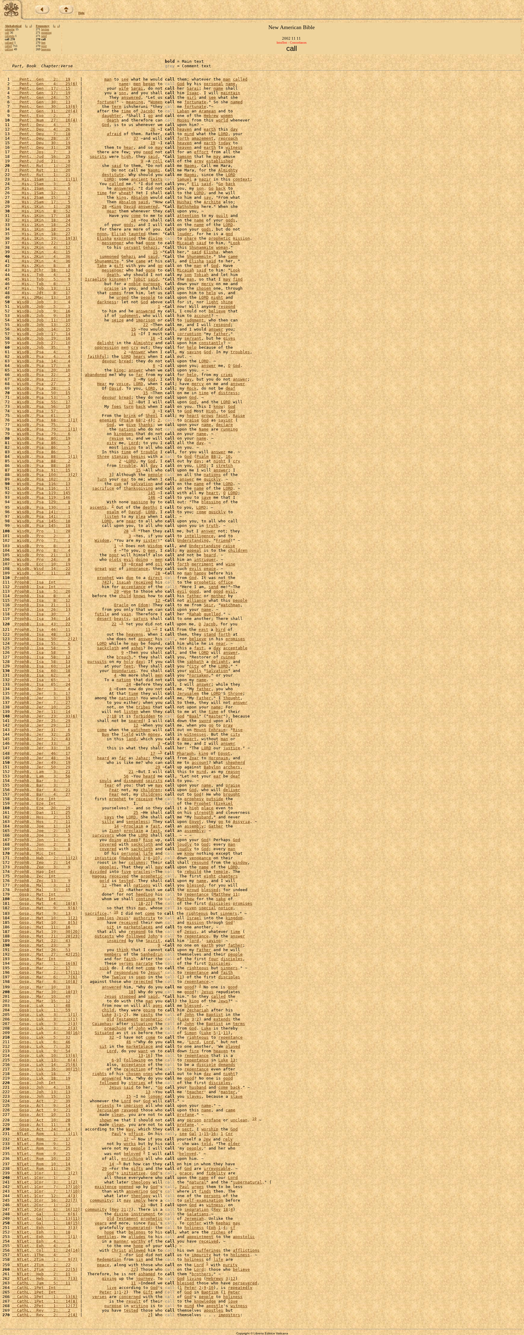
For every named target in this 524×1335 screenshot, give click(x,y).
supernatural (247, 1182)
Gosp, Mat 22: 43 (41, 940)
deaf (230, 388)
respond (226, 306)
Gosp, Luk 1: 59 (41, 1010)
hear (128, 147)
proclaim (133, 830)
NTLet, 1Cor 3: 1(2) (45, 1182)
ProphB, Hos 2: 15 (41, 817)
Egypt (224, 753)
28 (104, 206)
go (150, 115)
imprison (145, 320)
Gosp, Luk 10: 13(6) (45, 1055)
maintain (230, 93)
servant (132, 247)
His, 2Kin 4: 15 (41, 252)
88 (213, 456)
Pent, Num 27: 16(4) (45, 120)
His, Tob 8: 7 (41, 283)
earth (210, 129)
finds (205, 1191)
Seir (208, 605)
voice (122, 383)
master (216, 716)
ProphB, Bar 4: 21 (41, 789)
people (148, 297)
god (229, 233)
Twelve (119, 977)
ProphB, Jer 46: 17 (41, 753)
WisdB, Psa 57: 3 (41, 411)
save (206, 497)
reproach (228, 138)
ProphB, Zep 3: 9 (41, 867)
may (159, 147)
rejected (143, 981)
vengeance (200, 858)
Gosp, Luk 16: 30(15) (46, 1069)
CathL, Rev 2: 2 (41, 1310)
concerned (130, 1296)
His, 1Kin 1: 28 (41, 206)
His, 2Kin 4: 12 (41, 247)
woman (222, 247)
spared (136, 720)
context (241, 179)
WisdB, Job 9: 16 (41, 311)
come (136, 215)
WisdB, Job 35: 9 (41, 347)
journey (144, 1278)
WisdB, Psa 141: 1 (41, 512)
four (213, 959)
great (101, 568)
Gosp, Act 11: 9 (41, 1124)
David (130, 206)
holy (128, 661)
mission (241, 238)
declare (224, 424)
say (207, 197)
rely (228, 1139)
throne (235, 693)
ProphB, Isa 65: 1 (41, 679)
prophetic (219, 238)
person (194, 1120)
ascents (98, 507)
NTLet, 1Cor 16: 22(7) (45, 1200)
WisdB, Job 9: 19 (41, 315)
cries (227, 374)
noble (135, 283)
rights (99, 1073)
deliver (231, 789)
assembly (194, 826)
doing (142, 559)
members (112, 954)
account (202, 315)
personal (213, 84)
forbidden (144, 716)
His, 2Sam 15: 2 (41, 197)
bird (220, 630)
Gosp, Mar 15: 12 (41, 1001)
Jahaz (142, 758)
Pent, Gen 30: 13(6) (45, 106)
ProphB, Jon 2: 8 (41, 844)
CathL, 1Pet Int (41, 1287)
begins (138, 456)
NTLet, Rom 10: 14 (41, 1164)
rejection (135, 1069)
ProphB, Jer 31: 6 (41, 729)
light (212, 302)
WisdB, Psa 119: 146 (41, 497)
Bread (137, 564)
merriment (202, 564)
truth (212, 525)
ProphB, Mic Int (41, 853)
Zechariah (198, 1010)
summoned (109, 256)
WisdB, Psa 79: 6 (41, 433)
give (131, 424)
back (230, 183)
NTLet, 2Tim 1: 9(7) (45, 1259)
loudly (184, 844)
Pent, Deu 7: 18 (41, 134)
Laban (183, 111)
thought (231, 698)
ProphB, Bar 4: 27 (41, 794)
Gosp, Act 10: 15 (41, 1114)
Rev (115, 1209)
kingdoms (123, 433)
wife (124, 88)
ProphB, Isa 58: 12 (41, 657)
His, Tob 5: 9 (41, 279)
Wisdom (102, 540)
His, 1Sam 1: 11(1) (45, 179)
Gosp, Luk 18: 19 (41, 1078)
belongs (137, 1232)
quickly (212, 479)
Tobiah (201, 274)
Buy (105, 734)
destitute (113, 174)
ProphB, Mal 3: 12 (41, 885)
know (218, 406)
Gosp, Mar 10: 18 (41, 987)
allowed (137, 1250)
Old (110, 1019)
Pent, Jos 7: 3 (41, 152)
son (122, 93)
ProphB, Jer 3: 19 (41, 698)
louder (184, 233)
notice (225, 908)
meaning (46, 32)
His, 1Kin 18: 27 (41, 233)
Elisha (104, 238)
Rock (191, 388)
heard (210, 555)
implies (105, 918)
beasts (121, 618)
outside (214, 799)
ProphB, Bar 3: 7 (41, 785)
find (238, 279)
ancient (139, 179)
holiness (194, 1227)
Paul (116, 1133)
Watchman (230, 605)
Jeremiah (194, 1218)
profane (185, 1114)
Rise (238, 729)
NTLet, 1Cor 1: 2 (41, 1177)
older (234, 1143)
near (131, 521)
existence (105, 1186)
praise (111, 288)
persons (212, 1196)
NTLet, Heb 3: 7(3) (45, 1278)
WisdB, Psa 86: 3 (41, 443)
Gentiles (106, 1236)
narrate (144, 963)
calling (9, 49)
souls (105, 780)
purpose (151, 283)
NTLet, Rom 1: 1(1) (45, 1133)
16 (152, 338)
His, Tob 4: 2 (41, 274)
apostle (214, 1305)
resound (200, 862)
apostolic (244, 1236)
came (233, 256)
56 (126, 776)
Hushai (184, 202)
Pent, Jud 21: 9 (41, 161)
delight (105, 343)
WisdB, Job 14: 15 (41, 329)
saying (213, 940)
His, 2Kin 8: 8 (41, 265)
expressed (125, 238)
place (207, 808)
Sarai (137, 88)
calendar (10, 29)
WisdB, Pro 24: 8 (41, 559)
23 (143, 1205)
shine (227, 302)
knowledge (205, 1301)
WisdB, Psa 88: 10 (41, 465)
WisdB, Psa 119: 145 (41, 493)
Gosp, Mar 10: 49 (41, 996)
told (206, 1143)
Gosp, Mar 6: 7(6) (45, 977)
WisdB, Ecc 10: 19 (41, 564)
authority (144, 918)
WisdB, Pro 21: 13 (41, 555)
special (207, 908)
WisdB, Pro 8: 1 (41, 546)
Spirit (153, 940)
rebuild (192, 871)
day (234, 129)
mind (189, 134)
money (154, 734)
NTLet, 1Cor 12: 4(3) (45, 1196)
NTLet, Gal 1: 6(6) (45, 1214)
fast (199, 648)
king (121, 197)
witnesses (195, 734)
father (220, 333)
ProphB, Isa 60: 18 (41, 670)
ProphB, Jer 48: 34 (41, 758)
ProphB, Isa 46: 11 (41, 630)
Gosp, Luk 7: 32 (41, 1046)
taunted (137, 233)
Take (102, 265)
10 (228, 456)
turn (128, 406)
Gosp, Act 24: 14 (41, 1129)
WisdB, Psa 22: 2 (41, 374)
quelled (212, 614)
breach (123, 657)
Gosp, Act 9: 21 (41, 1110)
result (133, 1301)
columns (137, 862)
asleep (131, 839)
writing (139, 1305)
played (233, 1046)
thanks (145, 424)
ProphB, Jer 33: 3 (41, 743)
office (225, 582)
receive (144, 799)
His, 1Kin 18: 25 (41, 229)
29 (157, 767)
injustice (105, 858)
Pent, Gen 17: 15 (41, 88)
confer (194, 1223)
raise (229, 546)
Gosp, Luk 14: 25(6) (45, 1064)
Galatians (198, 1214)
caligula (9, 36)
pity (111, 443)
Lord (133, 443)
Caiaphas (102, 1023)
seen (141, 977)
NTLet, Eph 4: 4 (41, 1245)
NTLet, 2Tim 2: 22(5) (45, 1269)
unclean (238, 1120)
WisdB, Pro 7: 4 (41, 540)
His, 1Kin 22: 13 (41, 243)
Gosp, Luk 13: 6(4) (45, 1060)
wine (230, 564)
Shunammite (201, 247)
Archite (212, 202)
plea (141, 516)
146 (151, 497)
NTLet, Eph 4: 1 (41, 1241)
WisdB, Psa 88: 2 (41, 461)
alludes (137, 1236)
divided (98, 871)
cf (232, 1227)
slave (236, 1096)
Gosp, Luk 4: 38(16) (46, 1032)
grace (186, 1173)
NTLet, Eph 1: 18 (41, 1232)
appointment (200, 1236)
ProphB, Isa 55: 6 (41, 643)
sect (187, 1129)
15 (155, 252)
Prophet (202, 803)
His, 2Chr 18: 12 (41, 270)
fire (194, 1051)
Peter (190, 1287)
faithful (97, 356)
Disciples (219, 963)
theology (140, 1182)
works (130, 1143)
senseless (137, 821)
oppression (107, 347)
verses (126, 963)
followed (136, 936)
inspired (116, 940)
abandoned (96, 374)
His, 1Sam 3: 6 (41, 188)
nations (127, 429)
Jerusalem (188, 693)
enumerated (138, 1227)
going (149, 1010)
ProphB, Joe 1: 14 (41, 826)
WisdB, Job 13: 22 (41, 324)
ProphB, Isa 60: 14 (41, 666)
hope (109, 1232)
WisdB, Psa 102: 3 (41, 479)
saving (194, 352)
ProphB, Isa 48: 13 (41, 634)
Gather (216, 826)
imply (139, 1200)
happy (200, 573)
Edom (143, 605)
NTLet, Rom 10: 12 (41, 1158)
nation (123, 679)
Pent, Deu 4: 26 (41, 129)
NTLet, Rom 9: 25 (41, 1148)
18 (114, 716)
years (101, 1223)
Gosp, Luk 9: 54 (41, 1051)
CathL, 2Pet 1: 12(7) (45, 1305)
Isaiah (123, 582)
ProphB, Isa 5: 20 (41, 591)
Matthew (221, 894)
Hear (111, 211)
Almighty (228, 170)
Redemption (109, 1259)
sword (205, 720)
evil (128, 559)
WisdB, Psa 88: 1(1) (45, 456)
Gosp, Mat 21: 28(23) (46, 936)
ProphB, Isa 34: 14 (41, 618)
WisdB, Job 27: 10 (41, 343)
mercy (207, 283)
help (211, 293)
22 (145, 324)
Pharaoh (185, 753)
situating (142, 1023)
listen (111, 516)
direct (155, 577)
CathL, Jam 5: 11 (41, 1283)
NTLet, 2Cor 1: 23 (41, 1205)
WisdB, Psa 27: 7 (41, 383)
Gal (192, 1133)
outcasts (104, 936)
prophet (105, 577)
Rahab (195, 614)
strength (203, 812)
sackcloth (108, 648)
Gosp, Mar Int (41, 959)
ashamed (146, 1274)
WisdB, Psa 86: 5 (41, 447)
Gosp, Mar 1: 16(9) (45, 963)
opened (126, 1186)
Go (220, 183)
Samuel (184, 179)
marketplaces (138, 927)
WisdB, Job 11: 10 (41, 320)
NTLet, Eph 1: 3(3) (45, 1227)
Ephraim (217, 729)
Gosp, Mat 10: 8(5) (45, 922)
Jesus (122, 918)
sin (139, 1259)
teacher (195, 1092)
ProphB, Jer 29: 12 (41, 725)
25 (135, 812)
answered (131, 97)
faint (222, 415)
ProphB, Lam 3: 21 (41, 771)
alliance (196, 600)
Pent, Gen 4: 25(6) (45, 84)
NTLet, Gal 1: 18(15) (46, 1223)
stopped (127, 996)
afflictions (246, 1250)
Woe (127, 591)
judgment (128, 315)
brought (231, 794)
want (143, 1051)
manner (121, 1241)
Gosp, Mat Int (41, 894)
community (101, 1200)
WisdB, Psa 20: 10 (41, 370)
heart (193, 415)
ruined (228, 657)
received (143, 582)
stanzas (120, 456)
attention (188, 215)
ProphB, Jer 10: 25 (41, 707)
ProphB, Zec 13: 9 (41, 880)
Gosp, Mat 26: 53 (41, 949)
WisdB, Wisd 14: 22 (41, 568)
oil (159, 564)
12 (157, 600)
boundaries (124, 670)
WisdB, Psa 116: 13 (41, 483)
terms (239, 1023)
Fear (114, 789)
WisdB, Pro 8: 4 (41, 550)
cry (134, 347)
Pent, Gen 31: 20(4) (45, 111)
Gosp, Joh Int (41, 1082)
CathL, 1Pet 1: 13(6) (45, 1296)
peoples (107, 867)
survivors (103, 835)
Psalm (127, 420)
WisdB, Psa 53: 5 (41, 397)
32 (111, 1037)
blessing (211, 502)
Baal (194, 716)
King (116, 206)
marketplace (139, 1046)
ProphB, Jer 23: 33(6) (45, 716)
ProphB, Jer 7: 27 (41, 702)
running (229, 429)
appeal (194, 550)
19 (152, 143)
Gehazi (150, 247)
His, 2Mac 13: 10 (41, 297)
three (103, 456)
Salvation (217, 670)
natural (197, 1182)
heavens (46, 49)
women (227, 115)
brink (130, 415)
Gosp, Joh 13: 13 (41, 1092)
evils (195, 568)
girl (191, 97)
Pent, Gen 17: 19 (41, 93)
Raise (239, 415)
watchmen (140, 729)
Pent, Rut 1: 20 (41, 165)
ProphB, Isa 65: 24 (41, 684)
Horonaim (218, 758)
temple (220, 871)
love (233, 1301)
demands (226, 1064)
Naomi (190, 165)
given (190, 908)
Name (204, 429)
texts (156, 179)
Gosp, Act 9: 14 (41, 1105)
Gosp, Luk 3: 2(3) (45, 1023)
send (44, 36)
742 (105, 582)
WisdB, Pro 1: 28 (41, 531)
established (219, 161)
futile (102, 614)
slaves (194, 1096)
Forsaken (199, 675)
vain (126, 614)
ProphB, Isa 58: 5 (41, 648)
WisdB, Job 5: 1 (41, 306)
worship (209, 1129)
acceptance (133, 586)
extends (221, 1019)
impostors (229, 1315)
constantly (211, 343)
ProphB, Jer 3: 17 (41, 693)
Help (81, 13)
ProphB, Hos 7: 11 (41, 821)
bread (125, 361)
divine (155, 238)
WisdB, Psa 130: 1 (41, 507)
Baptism (209, 1292)
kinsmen (117, 279)
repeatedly (240, 1287)
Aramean (207, 111)
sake (221, 899)
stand (210, 634)
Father (203, 698)
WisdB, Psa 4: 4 (41, 356)
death (113, 120)
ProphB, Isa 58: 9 (41, 652)
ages (158, 1005)
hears (139, 356)
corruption (189, 333)
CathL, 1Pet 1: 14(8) (45, 1301)
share (190, 238)
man (108, 79)
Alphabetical (13, 26)
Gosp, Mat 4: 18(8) (45, 903)
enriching (132, 1158)
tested (126, 880)
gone (150, 243)
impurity (201, 1255)
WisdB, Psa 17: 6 (41, 365)
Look (235, 243)
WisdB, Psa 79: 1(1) (45, 429)
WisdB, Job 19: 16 (41, 338)
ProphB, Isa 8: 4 (41, 596)
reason (233, 771)
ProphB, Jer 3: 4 (41, 689)
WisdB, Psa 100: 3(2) (45, 474)
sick (104, 968)
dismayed (133, 780)
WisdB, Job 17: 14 (41, 333)
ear (125, 479)
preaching (115, 1028)
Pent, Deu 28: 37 (41, 138)
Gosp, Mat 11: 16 (41, 927)
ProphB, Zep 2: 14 (41, 862)
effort (201, 152)
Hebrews (214, 1278)
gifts (137, 1168)
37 (135, 138)
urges (198, 1186)
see (125, 79)
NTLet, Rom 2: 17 (41, 1139)
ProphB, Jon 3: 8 (41, 849)
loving (128, 447)
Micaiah (185, 243)
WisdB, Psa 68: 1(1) (45, 420)
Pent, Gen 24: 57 (41, 97)
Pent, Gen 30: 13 (41, 102)
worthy (138, 1241)
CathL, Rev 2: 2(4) (45, 1315)
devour (109, 361)
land (131, 739)
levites (45, 29)
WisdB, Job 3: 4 (41, 302)
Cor (229, 1133)
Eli (195, 183)
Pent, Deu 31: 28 (41, 147)
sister (150, 540)
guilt (222, 215)
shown (105, 1120)
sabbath (195, 661)
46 (128, 1042)
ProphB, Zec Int (41, 876)
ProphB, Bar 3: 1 (41, 780)
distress (228, 393)
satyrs (140, 618)
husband (202, 817)
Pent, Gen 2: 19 (41, 79)
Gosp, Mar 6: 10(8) (45, 981)
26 (152, 129)
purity (230, 1265)
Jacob (147, 111)
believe (217, 311)
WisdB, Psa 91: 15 (41, 470)
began (149, 84)
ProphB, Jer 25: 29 (41, 720)
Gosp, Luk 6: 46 (41, 1042)
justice (231, 748)
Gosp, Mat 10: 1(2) (45, 918)
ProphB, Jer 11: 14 (41, 711)
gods (230, 220)
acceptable (235, 648)
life (148, 853)
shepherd (235, 762)
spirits (98, 156)
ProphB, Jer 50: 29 (41, 767)
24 (133, 220)
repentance (196, 894)
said (153, 156)
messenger (113, 243)
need (148, 152)
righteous (197, 913)
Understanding (193, 540)
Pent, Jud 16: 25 (41, 156)
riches (218, 1232)
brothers (201, 1274)
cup (117, 483)
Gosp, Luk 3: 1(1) (45, 1014)
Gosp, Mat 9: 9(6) (45, 908)
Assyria (241, 821)
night (217, 297)
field (127, 734)
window (240, 862)
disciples (219, 903)
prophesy (194, 799)
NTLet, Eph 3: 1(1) (45, 1236)
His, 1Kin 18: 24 (41, 220)
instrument (143, 1214)
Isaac (193, 93)
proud (193, 889)
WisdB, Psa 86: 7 (41, 452)
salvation (142, 483)
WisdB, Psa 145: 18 (41, 521)
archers (231, 767)
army (199, 161)
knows (139, 596)
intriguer (205, 559)
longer (155, 1096)
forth (183, 138)
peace (210, 568)
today (224, 143)
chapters (228, 876)
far (139, 374)
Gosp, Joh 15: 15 (41, 1096)
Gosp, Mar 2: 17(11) (46, 972)
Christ (119, 1250)
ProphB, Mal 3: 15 (41, 889)
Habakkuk (131, 858)
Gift (148, 1292)
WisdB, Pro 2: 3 (41, 536)
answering (137, 1191)
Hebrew (211, 115)
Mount (200, 729)
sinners (228, 913)
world (222, 120)
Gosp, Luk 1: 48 (41, 1005)
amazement (202, 138)
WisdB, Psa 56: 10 (41, 406)
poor (44, 46)
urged (122, 297)
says (109, 817)
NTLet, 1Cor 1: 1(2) (45, 1173)
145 (151, 493)
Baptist (214, 1014)
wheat (125, 193)
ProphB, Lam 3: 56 (41, 776)
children (237, 550)
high (126, 156)
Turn (102, 479)
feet (43, 42)
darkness (106, 302)
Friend (223, 540)
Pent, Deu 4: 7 (41, 124)
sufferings (208, 1250)
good (194, 591)
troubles (240, 352)
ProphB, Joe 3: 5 (41, 835)
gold (104, 880)
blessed (195, 885)
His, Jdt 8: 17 (41, 293)
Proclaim (133, 826)
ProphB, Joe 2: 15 (41, 830)
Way (129, 1129)
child (125, 596)
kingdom (234, 918)
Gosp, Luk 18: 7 (41, 1073)
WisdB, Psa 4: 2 (41, 352)
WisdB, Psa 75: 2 (41, 424)
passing (139, 502)
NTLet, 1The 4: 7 (41, 1255)
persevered (245, 1283)
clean (118, 1114)
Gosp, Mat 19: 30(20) (46, 931)
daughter (111, 115)
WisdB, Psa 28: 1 (41, 388)
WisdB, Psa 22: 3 (41, 379)
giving (109, 1278)
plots (115, 559)
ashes (137, 648)
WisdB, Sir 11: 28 (41, 573)
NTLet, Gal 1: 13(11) (46, 1218)
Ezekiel (224, 803)
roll (158, 161)
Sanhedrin (152, 954)
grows (207, 415)
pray (228, 725)
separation (196, 1209)
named (236, 102)
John (153, 936)
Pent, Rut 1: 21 (41, 174)
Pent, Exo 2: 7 (41, 115)
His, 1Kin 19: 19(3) (45, 238)
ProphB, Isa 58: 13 (41, 661)
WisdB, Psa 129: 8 (41, 502)
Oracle (121, 605)
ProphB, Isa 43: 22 (41, 624)
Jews (223, 1001)
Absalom (139, 197)
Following (135, 1060)
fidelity (216, 1173)
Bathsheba (188, 206)
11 (148, 630)
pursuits (97, 661)
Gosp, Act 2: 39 (41, 1101)
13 (140, 1055)
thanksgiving (138, 488)
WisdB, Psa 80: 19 (41, 438)
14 (133, 333)
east (203, 630)
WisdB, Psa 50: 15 (41, 393)
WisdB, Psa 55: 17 (41, 402)
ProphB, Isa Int (41, 582)
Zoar (194, 758)
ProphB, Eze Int (41, 799)
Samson (184, 156)
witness (234, 147)
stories (137, 1082)
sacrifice (103, 488)
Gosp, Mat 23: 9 (41, 945)
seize (118, 320)
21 (131, 771)
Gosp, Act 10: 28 (41, 1120)
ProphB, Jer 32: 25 (41, 734)
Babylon (212, 767)
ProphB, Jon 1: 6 (41, 839)
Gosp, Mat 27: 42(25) (46, 954)
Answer (138, 352)
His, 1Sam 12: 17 (41, 193)
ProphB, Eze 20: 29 (41, 808)
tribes (143, 707)
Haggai (99, 876)
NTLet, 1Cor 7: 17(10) (46, 1186)
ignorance (137, 568)
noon (102, 233)
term (116, 106)
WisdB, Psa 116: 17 (41, 488)
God (180, 84)
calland (9, 42)
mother (218, 596)
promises (235, 639)
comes (115, 293)
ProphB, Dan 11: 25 (41, 812)
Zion (114, 830)
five (126, 871)
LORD (223, 134)
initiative (133, 1173)
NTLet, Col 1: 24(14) (46, 1250)
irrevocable (217, 1168)
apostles (213, 1310)
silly (108, 821)
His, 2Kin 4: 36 (41, 256)
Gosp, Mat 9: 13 (41, 913)
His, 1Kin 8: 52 (41, 211)
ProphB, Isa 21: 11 (41, 605)
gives (229, 338)
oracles (141, 871)
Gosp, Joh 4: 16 (41, 1087)
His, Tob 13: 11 (41, 288)
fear (109, 785)
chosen (203, 288)
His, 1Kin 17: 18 (41, 215)
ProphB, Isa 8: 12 (41, 600)
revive (116, 438)
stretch (224, 465)
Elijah (119, 233)
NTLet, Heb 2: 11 (41, 1274)
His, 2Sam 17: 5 (41, 202)
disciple (206, 1064)
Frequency (42, 26)
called (8, 46)
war (112, 568)
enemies (107, 420)
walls (195, 670)
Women (156, 102)
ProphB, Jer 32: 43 (41, 739)
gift (119, 265)
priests (105, 1105)
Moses (183, 120)
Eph (212, 1227)
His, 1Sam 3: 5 (41, 183)
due (129, 577)
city (235, 734)
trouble (149, 452)
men (137, 84)
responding (126, 972)
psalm (113, 512)
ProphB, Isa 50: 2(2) (45, 639)
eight (210, 876)
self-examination (203, 1200)
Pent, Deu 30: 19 (41, 143)
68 (138, 420)
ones (148, 1073)
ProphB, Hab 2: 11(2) (45, 858)
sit (110, 927)
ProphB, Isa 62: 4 (41, 675)
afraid (114, 134)
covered (107, 844)
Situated (104, 1032)
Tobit (139, 279)
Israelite (96, 279)
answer (216, 329)
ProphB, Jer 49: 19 (41, 762)
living (194, 1278)
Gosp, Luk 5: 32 (41, 1037)
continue (145, 899)
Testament (127, 1019)
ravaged (129, 1110)
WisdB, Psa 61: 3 (41, 415)
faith (130, 959)
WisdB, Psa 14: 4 (41, 361)
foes (116, 406)
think (122, 949)
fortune (105, 102)
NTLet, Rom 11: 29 (41, 1168)
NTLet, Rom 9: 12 (41, 1143)
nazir (205, 179)
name (124, 84)
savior (225, 420)
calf (7, 32)
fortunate (195, 102)
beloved (132, 1154)
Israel (194, 918)
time (126, 111)
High (211, 411)
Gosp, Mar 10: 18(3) (45, 992)
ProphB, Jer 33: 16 (41, 748)
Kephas (223, 1223)
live (111, 1287)
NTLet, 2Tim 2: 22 (41, 1265)
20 (116, 591)
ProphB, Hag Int (41, 871)
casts (147, 1014)
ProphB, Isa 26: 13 (41, 609)
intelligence (198, 536)
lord (194, 940)
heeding (144, 894)
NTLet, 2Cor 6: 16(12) (46, 1209)
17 (131, 402)
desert (104, 618)
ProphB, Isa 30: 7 (41, 614)
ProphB (41, 577)
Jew (207, 1139)
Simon (190, 1032)
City (194, 666)
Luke (107, 1014)
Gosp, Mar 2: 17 (41, 968)
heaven (184, 129)
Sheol (152, 415)
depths (150, 507)
